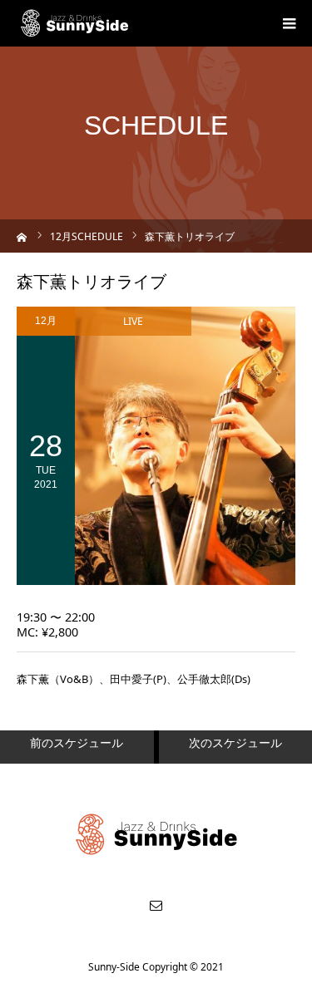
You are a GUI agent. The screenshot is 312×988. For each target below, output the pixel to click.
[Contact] (156, 905)
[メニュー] (288, 23)
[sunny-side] (75, 23)
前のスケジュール (76, 742)
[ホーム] (22, 235)
